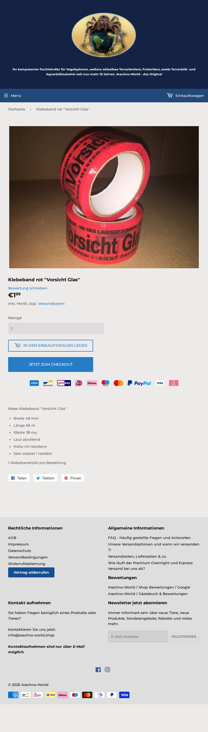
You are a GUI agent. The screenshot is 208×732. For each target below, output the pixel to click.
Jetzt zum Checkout (51, 364)
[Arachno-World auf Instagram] (107, 670)
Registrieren (183, 637)
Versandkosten (51, 303)
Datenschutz (19, 550)
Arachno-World (34, 684)
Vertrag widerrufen (31, 572)
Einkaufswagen (189, 95)
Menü (16, 95)
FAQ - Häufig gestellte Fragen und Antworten (149, 537)
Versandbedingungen (28, 557)
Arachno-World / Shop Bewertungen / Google (149, 587)
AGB (12, 537)
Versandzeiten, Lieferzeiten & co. (137, 556)
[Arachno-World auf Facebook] (98, 670)
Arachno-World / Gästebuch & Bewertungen (148, 594)
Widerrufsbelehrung (26, 563)
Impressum (18, 544)
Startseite (16, 109)
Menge (15, 317)
